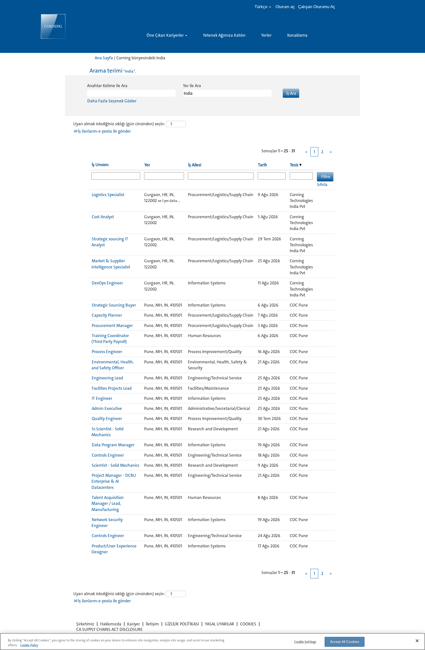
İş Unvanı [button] (100, 164)
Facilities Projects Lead (112, 388)
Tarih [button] (262, 165)
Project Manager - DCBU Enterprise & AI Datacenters (113, 481)
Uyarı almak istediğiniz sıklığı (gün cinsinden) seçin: (119, 123)
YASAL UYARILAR (219, 624)
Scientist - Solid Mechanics (115, 465)
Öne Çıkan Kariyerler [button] (166, 35)
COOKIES (248, 624)
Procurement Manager (112, 325)
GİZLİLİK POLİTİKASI (182, 624)
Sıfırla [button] (322, 184)
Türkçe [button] (262, 6)
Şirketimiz (85, 624)
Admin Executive (107, 408)
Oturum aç (285, 6)
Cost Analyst (103, 216)
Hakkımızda (110, 624)
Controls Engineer (108, 455)
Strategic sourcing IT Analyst (109, 242)
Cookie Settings (305, 642)
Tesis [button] (294, 165)
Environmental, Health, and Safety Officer (112, 365)
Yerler (266, 35)
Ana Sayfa (104, 58)
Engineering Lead (107, 378)
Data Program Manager (113, 445)
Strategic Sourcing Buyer (114, 305)
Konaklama (297, 35)
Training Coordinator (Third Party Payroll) (110, 338)
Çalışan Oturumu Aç (316, 6)
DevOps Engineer (107, 283)
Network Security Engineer (107, 522)
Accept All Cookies (344, 642)
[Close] (417, 640)
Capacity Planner (107, 315)
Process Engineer (107, 351)
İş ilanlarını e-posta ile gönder (104, 131)
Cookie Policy (29, 645)
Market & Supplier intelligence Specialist (110, 263)
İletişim (152, 624)
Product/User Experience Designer (114, 549)
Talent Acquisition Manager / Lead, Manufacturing (107, 503)
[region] (212, 641)
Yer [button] (147, 165)
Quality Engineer (107, 418)
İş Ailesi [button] (194, 165)
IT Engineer (102, 398)
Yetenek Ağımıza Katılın (224, 35)
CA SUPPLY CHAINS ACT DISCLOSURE (109, 629)
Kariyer (133, 624)
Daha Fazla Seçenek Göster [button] (112, 101)
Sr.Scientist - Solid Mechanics (107, 431)
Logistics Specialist (108, 194)
